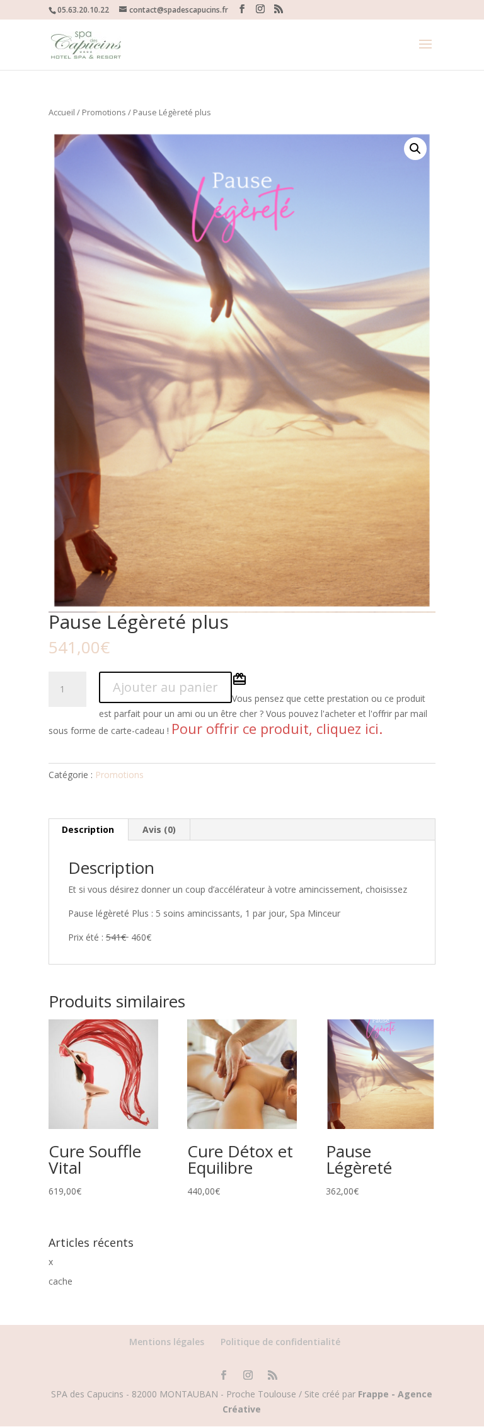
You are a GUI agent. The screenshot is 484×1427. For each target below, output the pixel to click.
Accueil (62, 112)
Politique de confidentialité (280, 1342)
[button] (415, 148)
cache (60, 1281)
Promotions (104, 112)
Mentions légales (166, 1342)
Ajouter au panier (165, 687)
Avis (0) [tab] (159, 829)
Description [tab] (88, 829)
